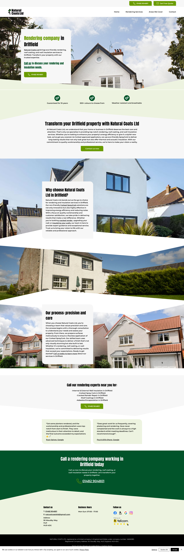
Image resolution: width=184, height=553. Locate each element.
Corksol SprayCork (68, 205)
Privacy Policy (84, 550)
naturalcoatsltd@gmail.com (57, 514)
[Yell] (120, 513)
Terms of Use (77, 546)
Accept (174, 550)
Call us (27, 63)
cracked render (66, 220)
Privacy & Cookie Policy (91, 546)
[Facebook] (115, 513)
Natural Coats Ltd (32, 50)
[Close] (181, 549)
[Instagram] (131, 513)
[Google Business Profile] (126, 513)
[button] (165, 3)
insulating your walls (61, 223)
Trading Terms (107, 546)
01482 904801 (51, 511)
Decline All (164, 550)
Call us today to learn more (65, 354)
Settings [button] (154, 550)
